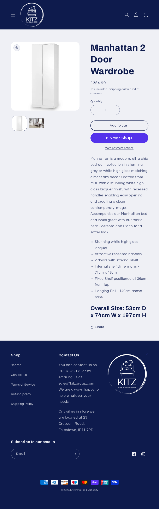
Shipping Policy (22, 403)
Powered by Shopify (86, 490)
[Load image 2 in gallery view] (36, 123)
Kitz (72, 490)
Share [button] (99, 327)
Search (16, 365)
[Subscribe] (74, 454)
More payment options (119, 148)
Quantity (96, 101)
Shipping (115, 89)
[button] (13, 14)
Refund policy (21, 394)
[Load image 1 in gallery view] (19, 123)
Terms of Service (23, 384)
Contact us (19, 374)
